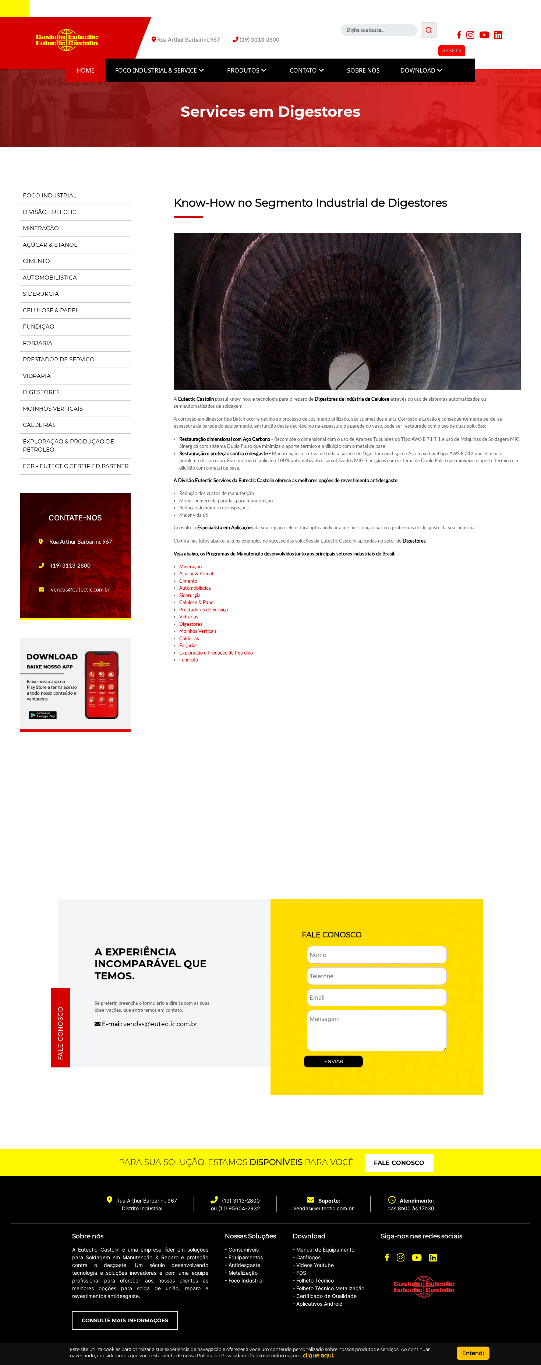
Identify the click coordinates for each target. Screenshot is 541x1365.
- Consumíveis (242, 1249)
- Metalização (241, 1273)
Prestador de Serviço (59, 359)
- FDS (299, 1273)
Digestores (41, 392)
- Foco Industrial (244, 1280)
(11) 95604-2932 (239, 1208)
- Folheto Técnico (313, 1280)
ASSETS (452, 50)
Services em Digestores (270, 111)
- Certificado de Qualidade (325, 1296)
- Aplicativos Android (318, 1304)
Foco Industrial (50, 195)
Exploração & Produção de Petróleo (68, 445)
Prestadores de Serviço (203, 610)
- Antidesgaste (242, 1265)
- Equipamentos (244, 1257)
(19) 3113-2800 (241, 1200)
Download (418, 70)
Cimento (36, 260)
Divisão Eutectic (50, 211)
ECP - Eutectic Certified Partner (76, 466)
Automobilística (50, 277)
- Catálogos (307, 1257)
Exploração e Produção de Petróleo (216, 653)
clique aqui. (318, 1355)
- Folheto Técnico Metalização (328, 1288)
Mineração (41, 228)
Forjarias (188, 645)
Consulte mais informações (125, 1320)
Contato (304, 70)
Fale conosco (399, 1162)
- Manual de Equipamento (323, 1249)
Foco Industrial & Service (156, 70)
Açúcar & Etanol (50, 244)
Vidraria (37, 375)
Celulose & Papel (51, 310)
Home (86, 70)
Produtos (244, 70)
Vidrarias (188, 617)
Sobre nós (363, 70)
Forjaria (37, 343)
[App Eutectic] (75, 684)
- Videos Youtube (313, 1265)
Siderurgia (41, 293)
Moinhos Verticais (53, 408)
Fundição (38, 326)
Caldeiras (39, 424)
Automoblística (195, 588)
